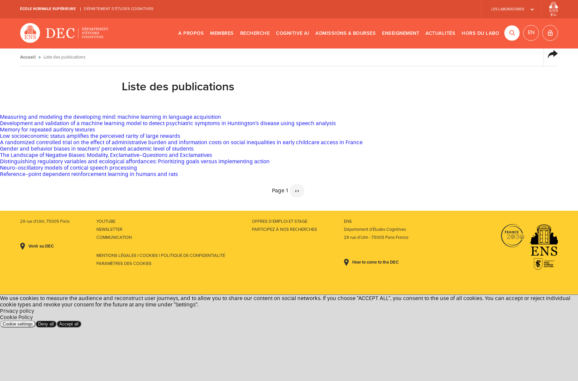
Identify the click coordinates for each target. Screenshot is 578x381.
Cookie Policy (16, 317)
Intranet (550, 33)
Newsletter (109, 229)
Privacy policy (17, 311)
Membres (222, 33)
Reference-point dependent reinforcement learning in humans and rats (89, 174)
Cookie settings (18, 323)
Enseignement (400, 33)
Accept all (69, 323)
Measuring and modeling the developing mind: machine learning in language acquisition (110, 117)
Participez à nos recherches (284, 229)
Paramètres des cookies (124, 263)
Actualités (440, 33)
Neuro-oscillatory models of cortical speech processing (68, 168)
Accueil (28, 57)
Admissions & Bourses (345, 33)
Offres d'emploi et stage (279, 221)
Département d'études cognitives (119, 9)
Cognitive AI (292, 33)
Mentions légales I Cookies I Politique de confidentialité (160, 255)
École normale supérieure (48, 9)
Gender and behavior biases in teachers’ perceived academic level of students (97, 149)
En (531, 32)
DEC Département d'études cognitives (64, 33)
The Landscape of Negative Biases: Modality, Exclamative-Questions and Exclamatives (106, 155)
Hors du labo (480, 33)
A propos (191, 33)
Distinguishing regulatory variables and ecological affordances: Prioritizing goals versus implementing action (135, 161)
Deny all (46, 323)
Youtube (105, 221)
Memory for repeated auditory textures (47, 129)
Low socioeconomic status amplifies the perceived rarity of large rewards (90, 136)
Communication (114, 237)
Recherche (255, 33)
